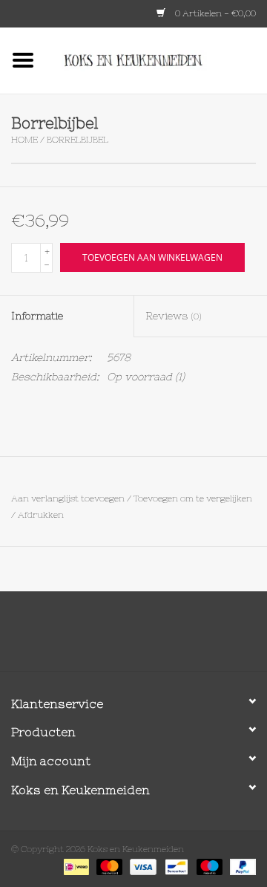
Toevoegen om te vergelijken (193, 498)
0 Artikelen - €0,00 (214, 13)
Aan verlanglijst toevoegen (68, 498)
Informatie (37, 316)
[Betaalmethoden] (75, 866)
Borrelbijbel (77, 139)
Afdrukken (41, 515)
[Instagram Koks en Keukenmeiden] (160, 637)
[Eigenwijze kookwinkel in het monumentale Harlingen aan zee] (156, 59)
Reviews (173, 316)
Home (24, 139)
